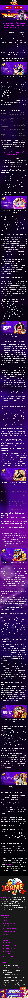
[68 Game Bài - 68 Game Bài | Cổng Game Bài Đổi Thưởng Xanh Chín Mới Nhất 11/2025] (14, 2)
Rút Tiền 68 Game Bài (9, 951)
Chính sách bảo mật (9, 923)
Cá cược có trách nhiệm (10, 928)
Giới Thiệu (6, 917)
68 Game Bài (5, 897)
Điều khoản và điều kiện (10, 926)
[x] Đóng (23, 988)
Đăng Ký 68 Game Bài (9, 942)
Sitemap (5, 934)
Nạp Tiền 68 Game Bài (9, 948)
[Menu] (2, 3)
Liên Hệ (5, 920)
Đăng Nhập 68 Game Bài (10, 945)
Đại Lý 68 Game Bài (8, 956)
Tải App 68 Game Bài (9, 953)
